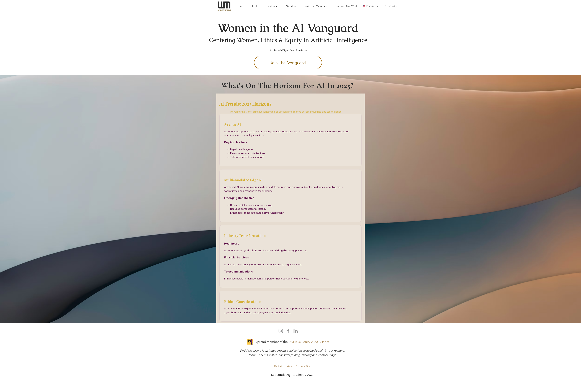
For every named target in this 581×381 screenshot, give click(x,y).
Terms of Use (303, 366)
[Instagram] (281, 331)
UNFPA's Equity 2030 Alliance (309, 342)
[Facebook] (288, 331)
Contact (278, 366)
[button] (255, 6)
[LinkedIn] (296, 331)
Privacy (289, 366)
